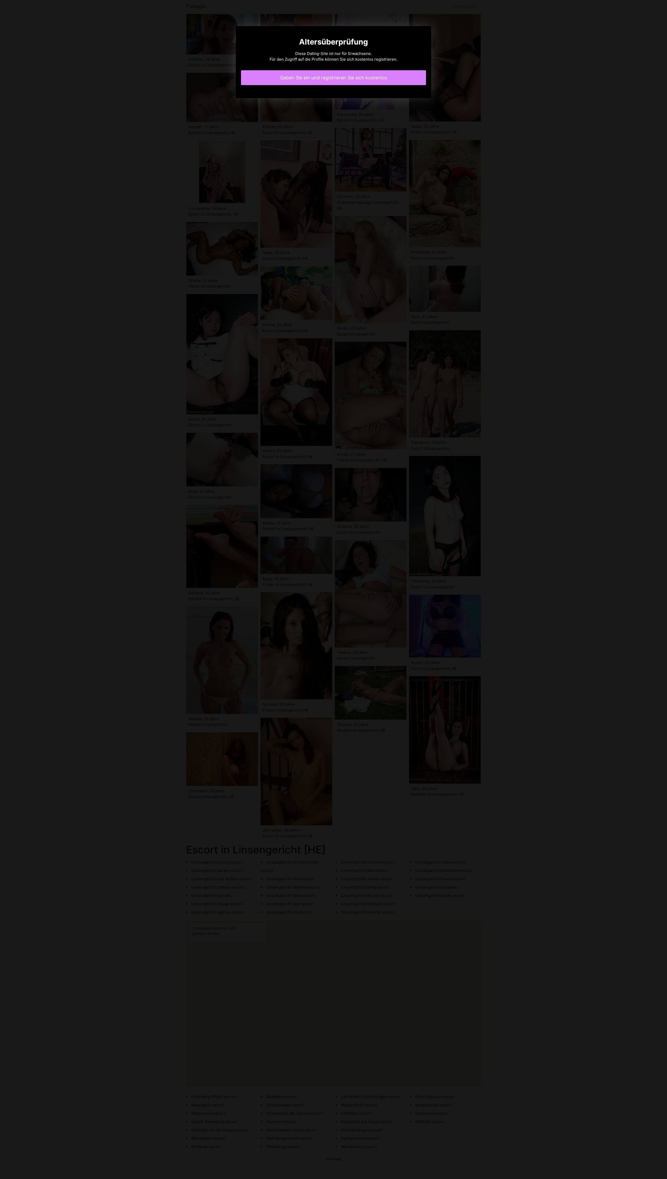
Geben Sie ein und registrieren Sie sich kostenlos (333, 77)
